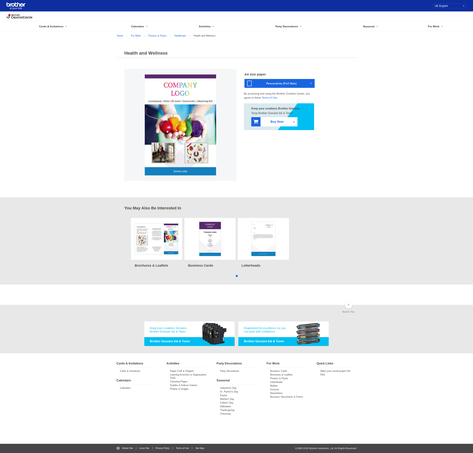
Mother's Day (227, 399)
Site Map (199, 448)
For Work (136, 35)
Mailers (274, 385)
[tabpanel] (156, 243)
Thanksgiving (227, 410)
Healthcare (180, 35)
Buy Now (276, 121)
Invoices (274, 389)
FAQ (322, 374)
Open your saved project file (335, 371)
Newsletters (276, 393)
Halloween (225, 406)
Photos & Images (179, 388)
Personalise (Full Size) (281, 83)
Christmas (225, 413)
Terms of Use (269, 97)
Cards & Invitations (130, 371)
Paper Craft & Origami (182, 371)
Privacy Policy (163, 448)
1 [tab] (237, 276)
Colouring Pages (179, 381)
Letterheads (276, 382)
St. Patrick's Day (229, 391)
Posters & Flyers (158, 35)
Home (120, 35)
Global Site (127, 448)
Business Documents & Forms (286, 396)
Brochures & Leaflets (281, 374)
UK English (441, 6)
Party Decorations (229, 371)
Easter (223, 395)
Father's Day (227, 402)
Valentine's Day (228, 388)
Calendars (125, 388)
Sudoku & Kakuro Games (183, 385)
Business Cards (278, 371)
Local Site (144, 448)
